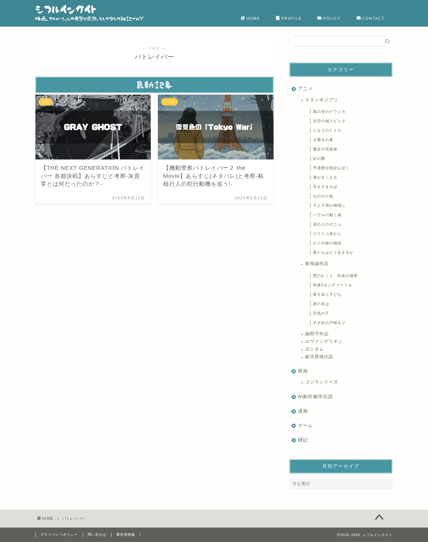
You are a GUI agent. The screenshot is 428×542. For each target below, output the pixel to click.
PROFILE (291, 18)
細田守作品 (317, 333)
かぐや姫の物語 (327, 243)
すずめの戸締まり (329, 323)
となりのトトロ (327, 130)
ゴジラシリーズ (321, 382)
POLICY (332, 18)
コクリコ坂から (327, 234)
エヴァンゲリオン (324, 341)
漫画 (303, 411)
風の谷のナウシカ (329, 111)
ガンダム (314, 349)
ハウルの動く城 (327, 215)
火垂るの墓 (323, 140)
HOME (253, 18)
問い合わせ (97, 534)
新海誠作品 (317, 263)
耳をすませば (325, 187)
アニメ (305, 88)
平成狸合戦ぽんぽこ (331, 168)
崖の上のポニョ (327, 224)
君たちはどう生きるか (333, 252)
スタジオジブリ (321, 99)
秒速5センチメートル (332, 285)
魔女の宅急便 (325, 149)
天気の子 (321, 313)
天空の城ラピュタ (329, 121)
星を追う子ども (327, 294)
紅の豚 (319, 158)
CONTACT (373, 18)
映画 (303, 370)
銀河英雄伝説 (319, 356)
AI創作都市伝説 (315, 396)
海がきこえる (325, 177)
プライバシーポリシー (59, 534)
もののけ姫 (323, 196)
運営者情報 (125, 534)
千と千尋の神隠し (329, 205)
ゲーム (305, 425)
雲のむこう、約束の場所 (335, 276)
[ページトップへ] (379, 518)
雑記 (303, 439)
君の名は (321, 304)
